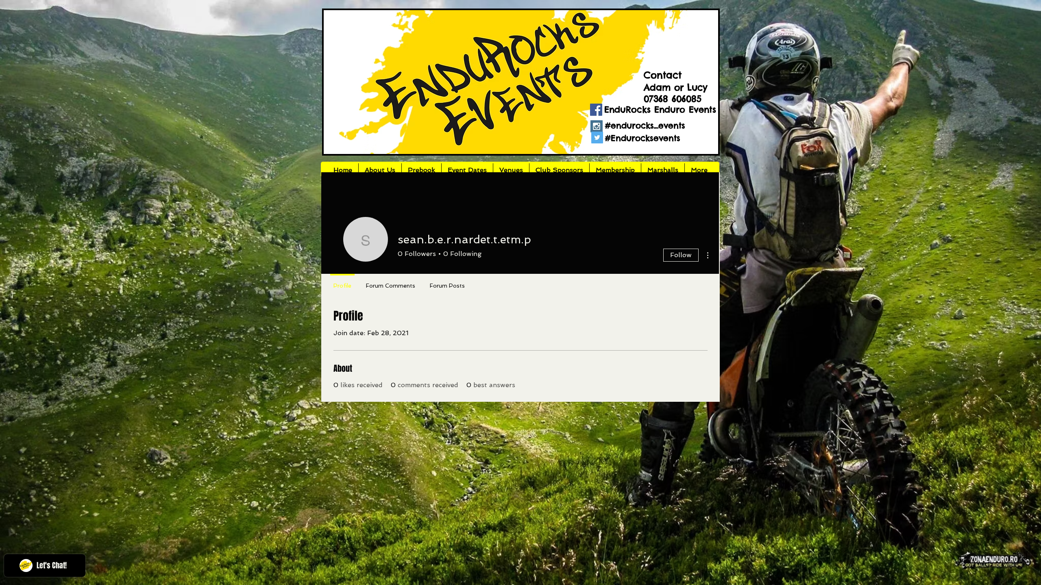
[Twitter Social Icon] (597, 137)
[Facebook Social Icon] (596, 110)
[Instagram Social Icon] (596, 126)
